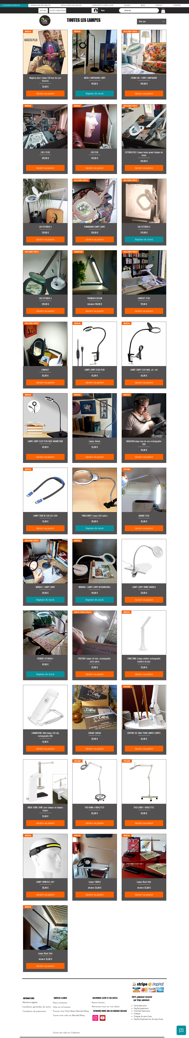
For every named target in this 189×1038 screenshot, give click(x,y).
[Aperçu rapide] (45, 201)
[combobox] (151, 21)
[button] (163, 10)
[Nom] (95, 10)
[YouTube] (102, 1018)
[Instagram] (95, 1018)
